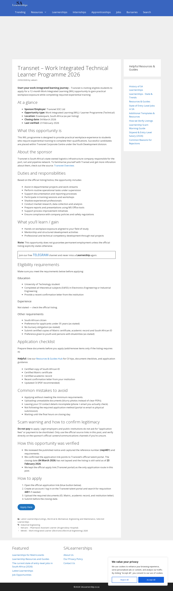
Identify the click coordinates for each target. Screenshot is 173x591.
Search (147, 12)
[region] (138, 571)
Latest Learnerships (22, 570)
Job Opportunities (21, 574)
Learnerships (59, 12)
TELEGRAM (40, 255)
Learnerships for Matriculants (28, 554)
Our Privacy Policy (73, 559)
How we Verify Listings (141, 120)
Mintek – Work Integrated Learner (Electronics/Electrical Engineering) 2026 (54, 530)
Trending (20, 12)
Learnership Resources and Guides (30, 559)
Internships (79, 12)
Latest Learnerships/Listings (33, 519)
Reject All (124, 579)
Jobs (118, 12)
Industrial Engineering (30, 525)
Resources (37, 12)
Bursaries (132, 12)
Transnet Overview (64, 165)
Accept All (151, 579)
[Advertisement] (86, 36)
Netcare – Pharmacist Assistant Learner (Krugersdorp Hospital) (49, 527)
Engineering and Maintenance (82, 519)
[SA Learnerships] (20, 4)
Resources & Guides (139, 101)
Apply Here (26, 507)
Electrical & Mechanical (57, 519)
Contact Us (69, 563)
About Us (69, 554)
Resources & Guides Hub (49, 358)
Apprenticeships (101, 12)
